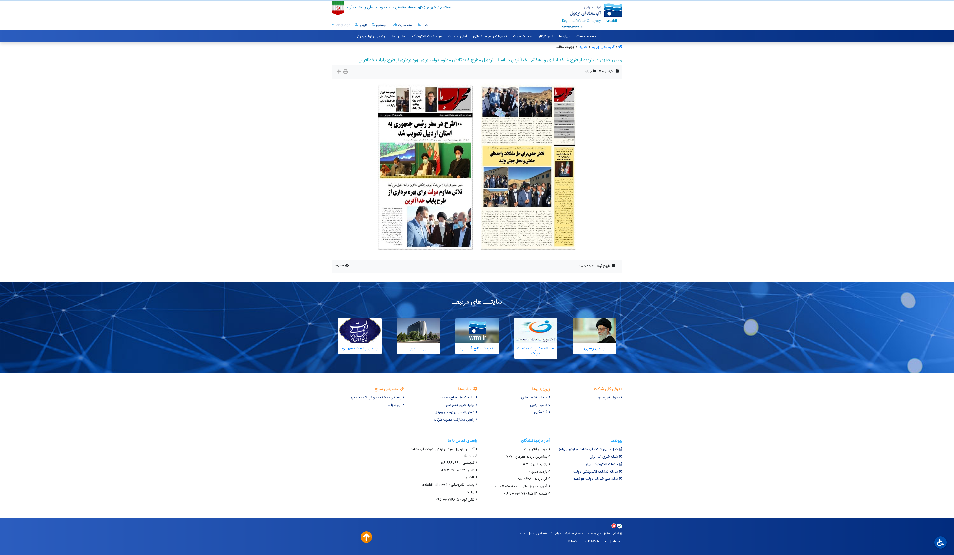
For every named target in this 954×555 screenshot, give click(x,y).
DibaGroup (576, 541)
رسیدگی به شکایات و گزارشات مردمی (376, 398)
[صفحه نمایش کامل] (339, 72)
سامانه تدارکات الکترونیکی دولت (595, 472)
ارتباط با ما (395, 405)
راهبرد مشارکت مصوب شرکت (454, 420)
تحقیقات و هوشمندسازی (490, 36)
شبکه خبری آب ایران (604, 457)
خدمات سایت (522, 36)
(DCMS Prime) (596, 541)
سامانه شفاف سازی (534, 398)
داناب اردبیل (538, 405)
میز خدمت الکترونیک (426, 36)
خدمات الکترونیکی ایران (601, 464)
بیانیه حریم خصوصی (460, 405)
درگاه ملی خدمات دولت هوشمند (595, 479)
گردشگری (540, 412)
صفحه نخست (586, 36)
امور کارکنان (545, 36)
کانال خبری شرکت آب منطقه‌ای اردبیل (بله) (588, 449)
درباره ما (564, 36)
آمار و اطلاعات (457, 36)
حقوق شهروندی (609, 398)
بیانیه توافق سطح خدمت (457, 398)
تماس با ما (399, 36)
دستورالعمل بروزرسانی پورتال (454, 412)
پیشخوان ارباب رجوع (371, 36)
